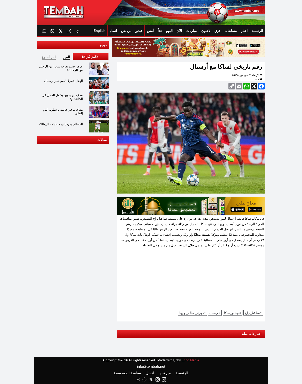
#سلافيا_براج (253, 312)
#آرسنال (214, 312)
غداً (160, 30)
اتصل (113, 30)
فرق (217, 30)
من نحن (126, 30)
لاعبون (205, 30)
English (99, 30)
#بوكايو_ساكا (232, 312)
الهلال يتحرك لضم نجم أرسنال (63, 80)
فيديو (139, 30)
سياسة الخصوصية (127, 373)
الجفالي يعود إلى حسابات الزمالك (61, 124)
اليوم (169, 30)
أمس (150, 30)
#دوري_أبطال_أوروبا (192, 312)
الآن (179, 30)
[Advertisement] (191, 280)
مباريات (191, 30)
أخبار (244, 30)
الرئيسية (257, 30)
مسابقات (231, 30)
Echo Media (190, 360)
